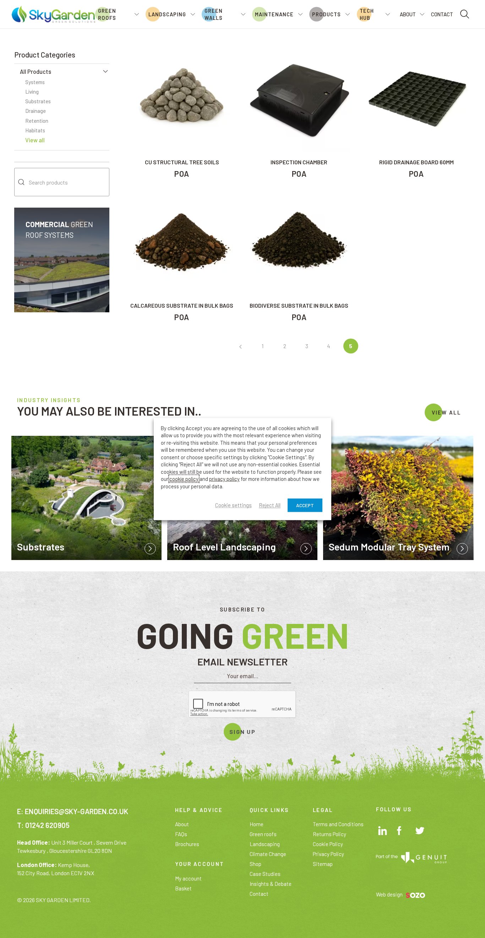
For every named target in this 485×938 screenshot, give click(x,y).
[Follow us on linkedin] (383, 831)
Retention (36, 120)
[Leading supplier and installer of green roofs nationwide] (53, 13)
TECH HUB (367, 14)
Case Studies (265, 874)
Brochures (187, 844)
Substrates (38, 101)
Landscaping (167, 14)
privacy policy (224, 479)
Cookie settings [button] (233, 505)
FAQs (181, 834)
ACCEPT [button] (305, 505)
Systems (35, 82)
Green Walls (214, 14)
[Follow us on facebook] (402, 831)
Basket (183, 888)
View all (35, 140)
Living (32, 91)
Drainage (35, 111)
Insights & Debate (270, 884)
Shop (255, 864)
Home (256, 824)
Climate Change (268, 854)
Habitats (35, 130)
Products (326, 14)
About (408, 14)
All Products (35, 71)
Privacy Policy (328, 854)
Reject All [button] (269, 505)
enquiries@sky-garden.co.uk (76, 811)
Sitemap (323, 864)
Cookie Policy (328, 844)
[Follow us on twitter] (421, 832)
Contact (442, 14)
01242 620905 (47, 825)
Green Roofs (107, 14)
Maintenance (274, 14)
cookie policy (183, 479)
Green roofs (263, 834)
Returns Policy (329, 834)
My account (188, 878)
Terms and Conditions (338, 824)
